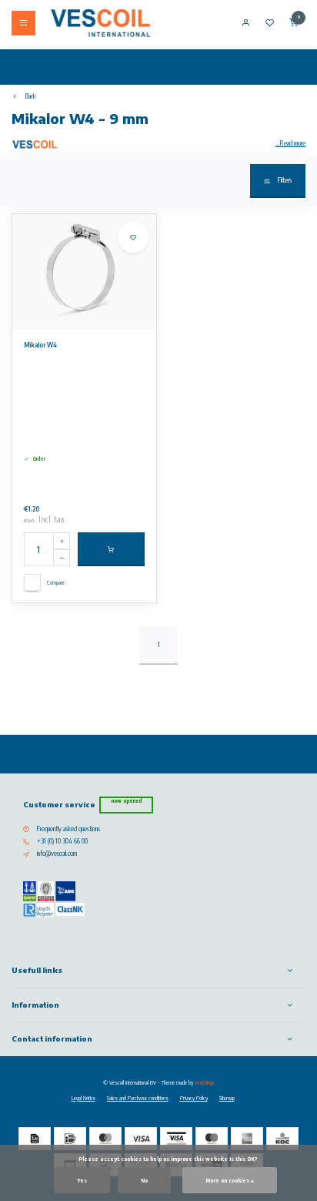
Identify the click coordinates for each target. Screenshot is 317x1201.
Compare (56, 582)
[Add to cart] (111, 549)
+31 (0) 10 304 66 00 (62, 841)
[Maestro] (211, 1138)
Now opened (126, 800)
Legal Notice (83, 1098)
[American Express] (247, 1138)
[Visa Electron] (176, 1138)
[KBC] (282, 1138)
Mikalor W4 (40, 345)
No (144, 1180)
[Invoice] (34, 1138)
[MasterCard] (105, 1138)
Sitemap (227, 1098)
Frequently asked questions (68, 829)
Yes (82, 1180)
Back (30, 96)
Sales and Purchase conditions (138, 1098)
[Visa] (141, 1138)
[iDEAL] (70, 1138)
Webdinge (205, 1082)
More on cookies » (229, 1180)
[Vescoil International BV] (101, 23)
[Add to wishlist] (133, 237)
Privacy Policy (194, 1098)
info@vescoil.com (57, 853)
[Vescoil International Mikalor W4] (84, 272)
